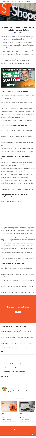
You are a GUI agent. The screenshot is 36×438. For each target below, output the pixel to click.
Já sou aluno (29, 1)
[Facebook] (14, 437)
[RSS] (21, 429)
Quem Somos (13, 1)
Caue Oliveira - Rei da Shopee (14, 387)
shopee (15, 32)
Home (8, 1)
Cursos (19, 1)
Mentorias (24, 1)
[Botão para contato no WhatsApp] (32, 434)
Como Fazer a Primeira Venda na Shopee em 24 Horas (17, 347)
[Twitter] (18, 437)
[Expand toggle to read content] (33, 356)
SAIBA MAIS (18, 311)
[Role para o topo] (22, 437)
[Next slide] (35, 411)
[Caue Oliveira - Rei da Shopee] (4, 388)
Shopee (31, 36)
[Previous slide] (1, 411)
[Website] (8, 391)
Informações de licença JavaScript (18, 433)
